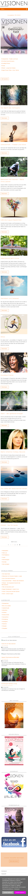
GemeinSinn (5, 617)
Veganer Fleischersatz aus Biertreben (10, 657)
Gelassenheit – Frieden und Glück (10, 59)
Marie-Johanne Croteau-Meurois (13, 452)
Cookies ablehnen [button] (8, 892)
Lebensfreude (6, 608)
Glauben (5, 626)
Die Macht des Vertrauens (8, 61)
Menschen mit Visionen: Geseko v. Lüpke (12, 576)
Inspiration (5, 87)
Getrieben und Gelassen (10, 298)
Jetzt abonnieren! (14, 861)
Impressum (4, 871)
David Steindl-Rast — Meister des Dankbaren (13, 580)
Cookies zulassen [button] (20, 892)
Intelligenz (5, 621)
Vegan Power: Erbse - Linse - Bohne (10, 70)
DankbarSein (6, 603)
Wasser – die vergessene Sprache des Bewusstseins (11, 583)
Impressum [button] (17, 889)
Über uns (5, 552)
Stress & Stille (6, 614)
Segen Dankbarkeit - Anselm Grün (11, 589)
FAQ (4, 555)
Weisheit (4, 199)
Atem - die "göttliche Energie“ (12, 413)
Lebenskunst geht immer (10, 258)
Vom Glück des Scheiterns (9, 578)
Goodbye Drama (6, 63)
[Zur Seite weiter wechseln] (17, 545)
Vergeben (5, 628)
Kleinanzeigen (6, 559)
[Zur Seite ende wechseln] (19, 545)
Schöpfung (5, 619)
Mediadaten (5, 550)
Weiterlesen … (4, 118)
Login (4, 557)
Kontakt (4, 562)
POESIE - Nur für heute (9, 525)
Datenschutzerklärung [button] (7, 889)
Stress (3, 65)
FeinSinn (5, 623)
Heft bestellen (4, 79)
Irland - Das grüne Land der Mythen (11, 591)
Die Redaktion (6, 555)
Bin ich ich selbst (7, 605)
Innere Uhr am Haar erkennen (8, 643)
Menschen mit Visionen (7, 159)
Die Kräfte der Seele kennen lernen (14, 488)
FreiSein (4, 612)
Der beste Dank (6, 574)
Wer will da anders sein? (8, 587)
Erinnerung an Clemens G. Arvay (9, 683)
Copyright (3, 873)
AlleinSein (5, 610)
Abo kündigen (6, 564)
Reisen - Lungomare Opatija (8, 68)
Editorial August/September (11, 220)
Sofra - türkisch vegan (8, 593)
